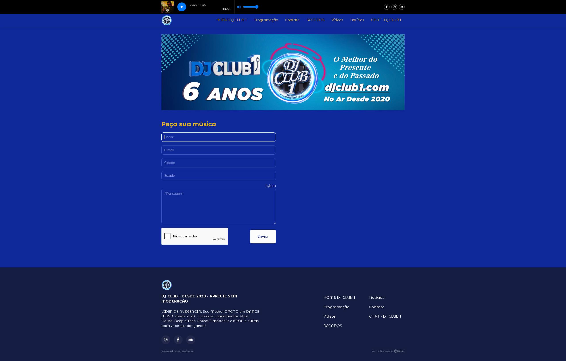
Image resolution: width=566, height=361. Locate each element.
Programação (266, 20)
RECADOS (316, 20)
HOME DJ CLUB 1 (231, 20)
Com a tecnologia (382, 350)
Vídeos (337, 20)
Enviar (263, 236)
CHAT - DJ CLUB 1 (386, 20)
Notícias (357, 20)
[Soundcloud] (402, 7)
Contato (292, 20)
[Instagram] (394, 7)
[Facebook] (387, 7)
